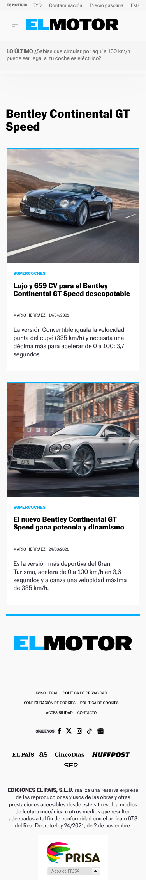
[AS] (43, 755)
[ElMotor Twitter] (69, 731)
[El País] (23, 755)
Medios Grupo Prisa (73, 871)
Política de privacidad (85, 693)
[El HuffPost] (110, 755)
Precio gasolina (107, 5)
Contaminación (66, 5)
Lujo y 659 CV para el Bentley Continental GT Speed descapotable (71, 290)
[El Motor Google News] (100, 732)
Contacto (87, 713)
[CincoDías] (69, 755)
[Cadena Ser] (71, 766)
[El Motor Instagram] (79, 731)
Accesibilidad (59, 713)
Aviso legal (46, 693)
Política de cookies (99, 703)
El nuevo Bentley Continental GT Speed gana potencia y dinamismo (68, 523)
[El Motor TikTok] (89, 731)
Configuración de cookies (49, 703)
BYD (37, 5)
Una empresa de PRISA (73, 852)
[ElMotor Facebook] (59, 732)
